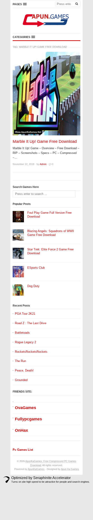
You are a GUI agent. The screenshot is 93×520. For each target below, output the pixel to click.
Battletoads (22, 332)
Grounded (21, 380)
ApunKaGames (36, 469)
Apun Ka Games (70, 469)
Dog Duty (33, 286)
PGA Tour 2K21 (25, 313)
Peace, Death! (24, 370)
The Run (20, 361)
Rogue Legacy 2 (25, 342)
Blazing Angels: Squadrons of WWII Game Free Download (50, 233)
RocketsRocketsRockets (31, 351)
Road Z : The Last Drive (30, 323)
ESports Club (36, 267)
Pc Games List (23, 449)
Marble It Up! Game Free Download (45, 141)
